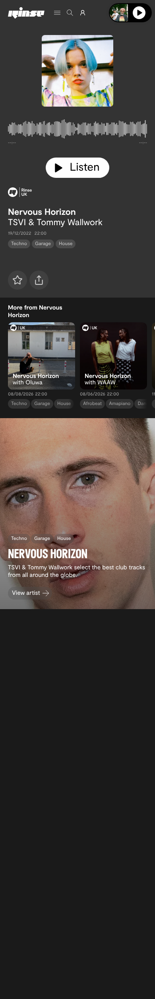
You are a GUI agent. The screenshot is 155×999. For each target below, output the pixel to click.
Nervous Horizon (42, 211)
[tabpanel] (77, 130)
